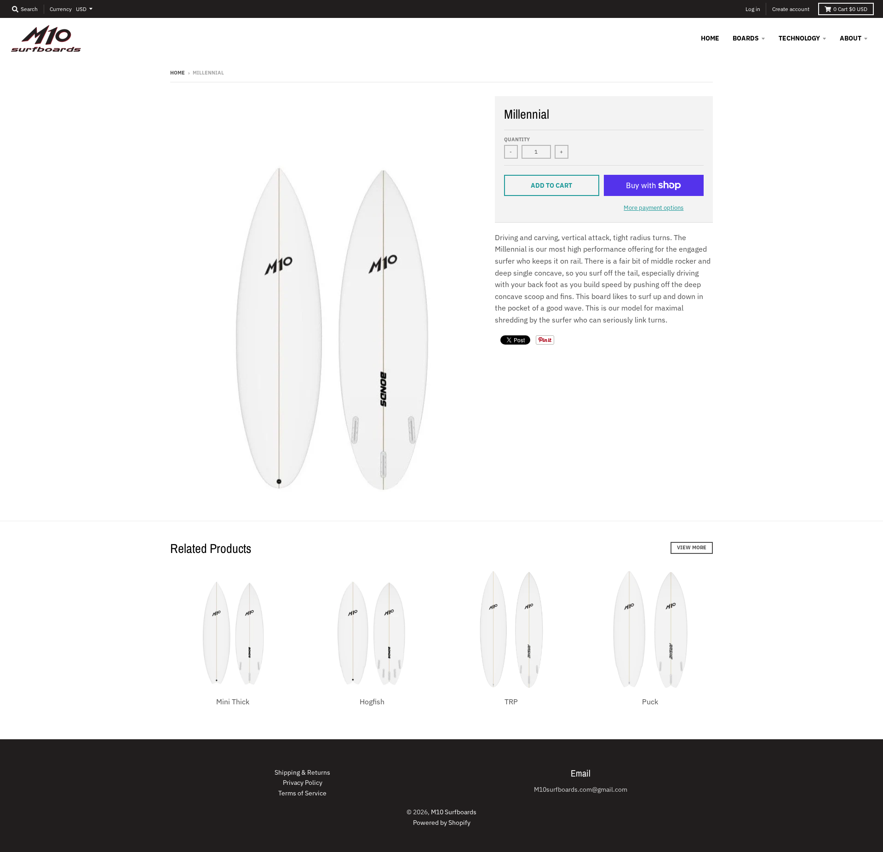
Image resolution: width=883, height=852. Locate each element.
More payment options (653, 208)
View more (691, 547)
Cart (850, 9)
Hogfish (372, 701)
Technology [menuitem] (799, 38)
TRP (511, 701)
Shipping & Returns (302, 772)
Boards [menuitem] (746, 38)
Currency (61, 9)
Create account (790, 9)
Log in (752, 9)
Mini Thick (232, 701)
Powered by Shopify (441, 822)
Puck (650, 701)
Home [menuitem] (710, 38)
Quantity (517, 139)
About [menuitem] (850, 38)
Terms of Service (302, 793)
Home (177, 72)
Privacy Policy (302, 782)
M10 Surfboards (453, 812)
